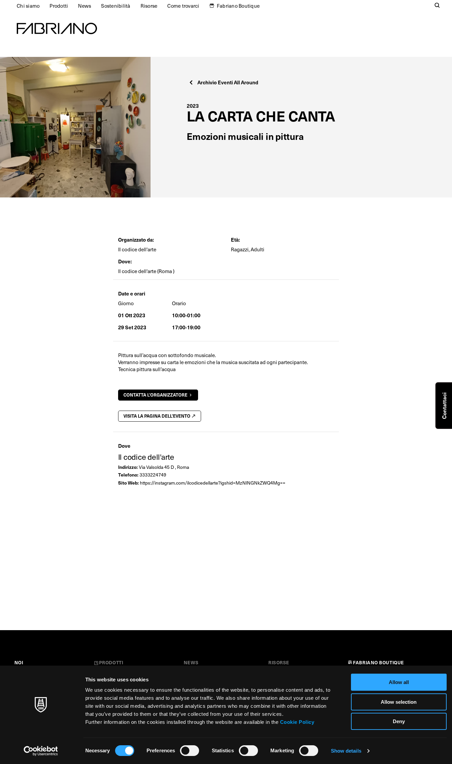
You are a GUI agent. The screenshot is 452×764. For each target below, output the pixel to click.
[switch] (189, 750)
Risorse (149, 5)
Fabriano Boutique (238, 5)
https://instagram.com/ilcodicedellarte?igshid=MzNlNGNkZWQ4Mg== (212, 483)
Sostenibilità (115, 5)
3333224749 (153, 475)
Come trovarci (183, 5)
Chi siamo (28, 5)
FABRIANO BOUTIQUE (378, 662)
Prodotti (59, 5)
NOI (18, 662)
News (84, 5)
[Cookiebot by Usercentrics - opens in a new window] (40, 751)
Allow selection (399, 702)
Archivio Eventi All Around (227, 82)
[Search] (437, 6)
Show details (346, 751)
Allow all (399, 682)
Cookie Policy (297, 722)
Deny (399, 721)
